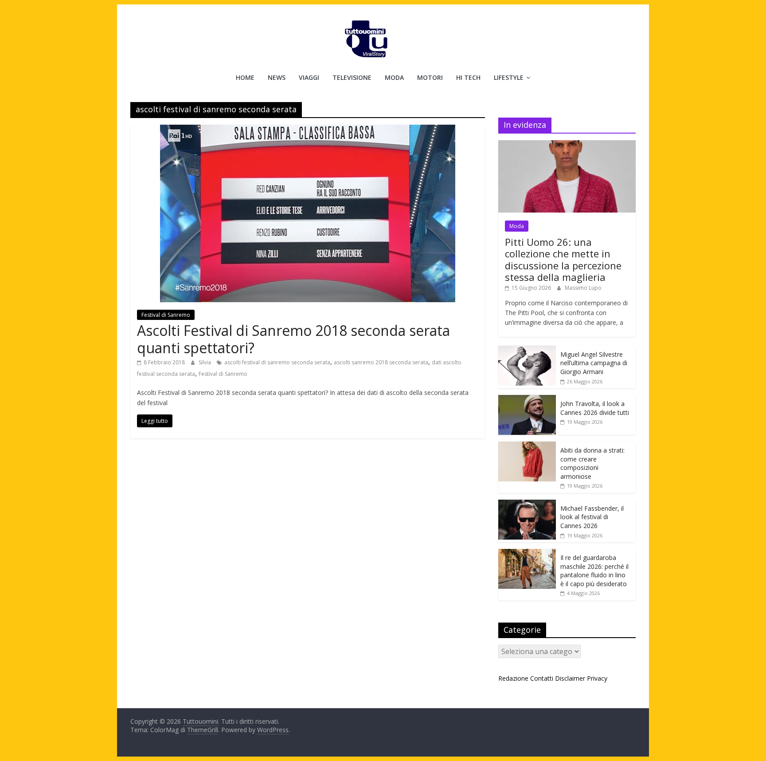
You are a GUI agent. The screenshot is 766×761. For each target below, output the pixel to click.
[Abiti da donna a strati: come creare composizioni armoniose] (527, 446)
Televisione (351, 77)
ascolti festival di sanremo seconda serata (277, 362)
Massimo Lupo (583, 288)
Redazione (513, 678)
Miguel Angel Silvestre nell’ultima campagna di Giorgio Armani (593, 363)
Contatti (541, 678)
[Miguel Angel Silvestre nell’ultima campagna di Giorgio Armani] (527, 350)
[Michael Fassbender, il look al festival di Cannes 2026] (527, 504)
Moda (394, 77)
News (276, 77)
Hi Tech (468, 77)
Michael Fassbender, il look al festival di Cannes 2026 (592, 517)
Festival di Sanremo (165, 315)
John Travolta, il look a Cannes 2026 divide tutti (594, 408)
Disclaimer (570, 678)
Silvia (205, 362)
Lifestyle (509, 77)
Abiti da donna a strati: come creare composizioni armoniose (592, 463)
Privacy (597, 678)
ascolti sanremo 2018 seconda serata (381, 362)
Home (245, 77)
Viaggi (309, 77)
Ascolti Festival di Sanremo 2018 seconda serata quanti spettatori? (293, 339)
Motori (430, 77)
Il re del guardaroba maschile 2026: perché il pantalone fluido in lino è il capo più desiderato (594, 570)
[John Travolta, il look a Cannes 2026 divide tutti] (527, 399)
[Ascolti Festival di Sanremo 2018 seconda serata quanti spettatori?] (307, 130)
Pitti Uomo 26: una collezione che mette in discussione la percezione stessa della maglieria (563, 259)
